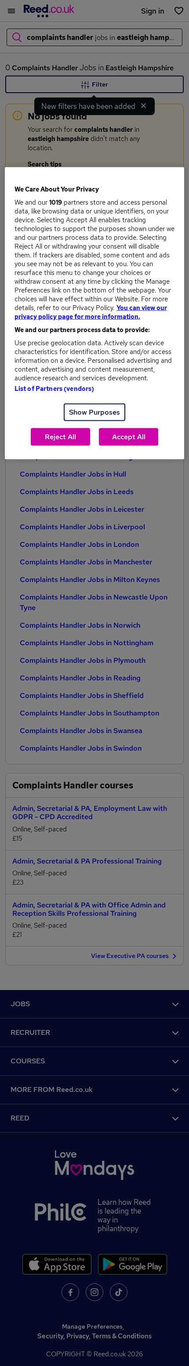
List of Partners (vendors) (54, 388)
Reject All (60, 436)
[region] (95, 313)
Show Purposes (94, 411)
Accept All (128, 436)
